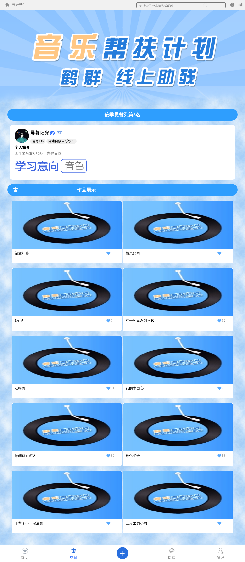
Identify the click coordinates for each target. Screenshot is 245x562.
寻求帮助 (19, 5)
